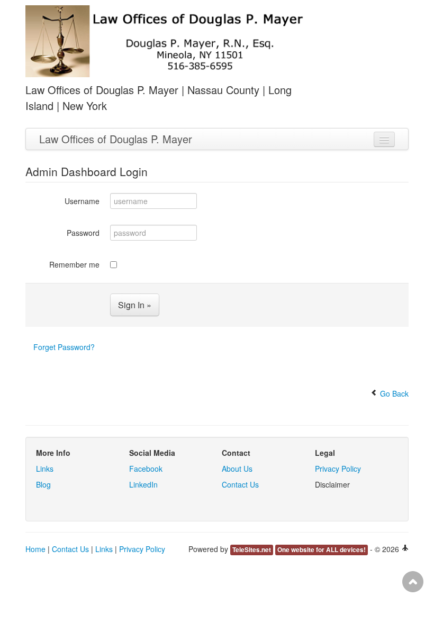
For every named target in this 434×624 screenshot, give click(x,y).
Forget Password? (64, 347)
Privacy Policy (338, 468)
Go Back (393, 393)
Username (82, 201)
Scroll (412, 581)
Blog (43, 484)
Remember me (74, 264)
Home (35, 549)
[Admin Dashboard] (405, 549)
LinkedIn (143, 484)
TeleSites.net (251, 549)
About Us (237, 468)
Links (44, 468)
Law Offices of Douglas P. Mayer (115, 138)
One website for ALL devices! (321, 549)
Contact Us (240, 484)
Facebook (145, 468)
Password (83, 232)
